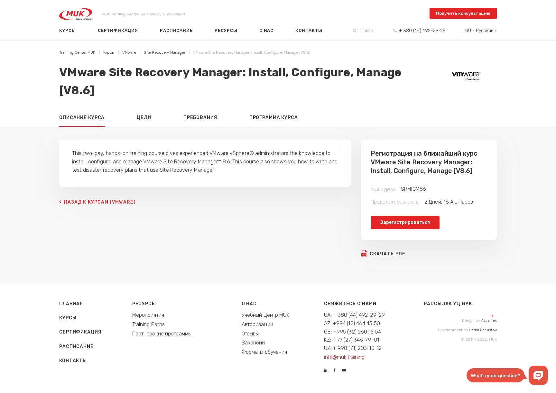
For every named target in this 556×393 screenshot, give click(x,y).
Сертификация (118, 30)
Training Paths (148, 324)
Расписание (176, 30)
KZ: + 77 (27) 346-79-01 (351, 340)
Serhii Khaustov (483, 330)
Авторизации (257, 324)
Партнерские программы (161, 334)
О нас (266, 30)
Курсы (67, 30)
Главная (71, 303)
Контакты (308, 30)
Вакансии (253, 343)
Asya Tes (489, 320)
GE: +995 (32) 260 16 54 (352, 332)
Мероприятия (148, 315)
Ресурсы (226, 30)
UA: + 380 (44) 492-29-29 (354, 315)
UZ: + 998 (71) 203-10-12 (353, 348)
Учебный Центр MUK (266, 315)
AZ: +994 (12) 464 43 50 (352, 323)
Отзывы (250, 334)
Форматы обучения (264, 352)
